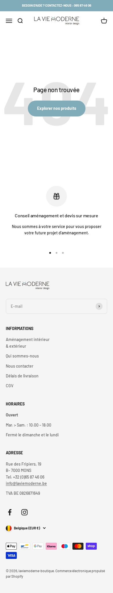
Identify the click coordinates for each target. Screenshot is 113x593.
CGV (9, 385)
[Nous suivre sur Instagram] (24, 512)
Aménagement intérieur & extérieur (28, 342)
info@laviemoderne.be (26, 483)
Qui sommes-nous (22, 355)
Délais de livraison (22, 375)
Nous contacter (19, 366)
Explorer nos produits (56, 108)
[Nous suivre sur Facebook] (10, 512)
